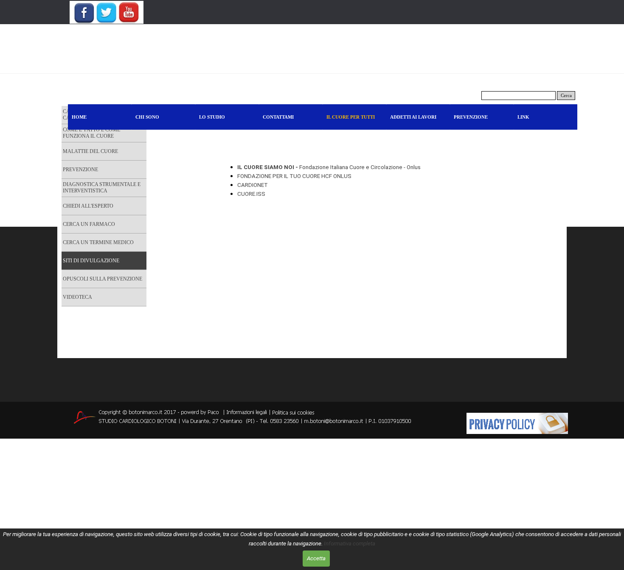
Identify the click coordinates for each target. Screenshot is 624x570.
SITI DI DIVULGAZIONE (91, 261)
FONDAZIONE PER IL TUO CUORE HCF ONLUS (295, 176)
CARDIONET (252, 185)
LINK (523, 117)
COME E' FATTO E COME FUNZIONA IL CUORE (91, 133)
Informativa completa (349, 543)
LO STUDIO (212, 117)
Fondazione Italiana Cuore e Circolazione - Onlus (329, 167)
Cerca (566, 95)
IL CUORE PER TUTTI (350, 117)
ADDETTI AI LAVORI (413, 117)
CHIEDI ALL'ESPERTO (88, 206)
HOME (79, 117)
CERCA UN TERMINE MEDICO (98, 242)
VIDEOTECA (77, 297)
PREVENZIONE (471, 117)
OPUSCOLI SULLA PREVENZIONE (102, 279)
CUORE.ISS (251, 194)
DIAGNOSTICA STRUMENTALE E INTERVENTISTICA (102, 187)
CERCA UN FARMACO (89, 224)
